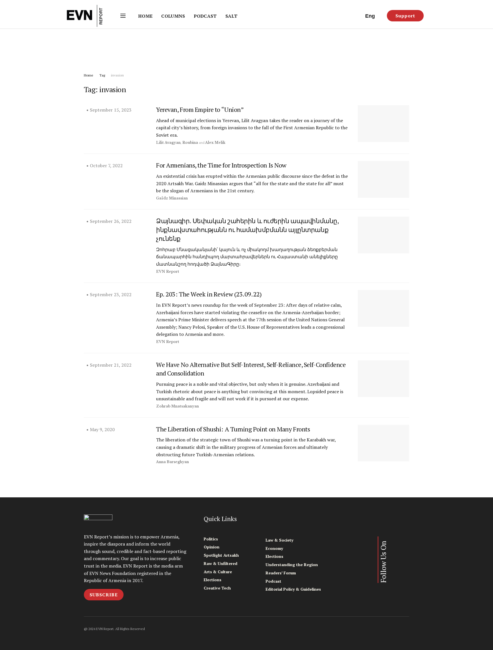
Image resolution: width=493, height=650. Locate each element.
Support (405, 16)
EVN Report (167, 271)
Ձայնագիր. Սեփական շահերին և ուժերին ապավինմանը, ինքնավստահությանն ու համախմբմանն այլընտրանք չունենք (247, 230)
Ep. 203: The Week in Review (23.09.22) (208, 294)
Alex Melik (215, 142)
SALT (231, 16)
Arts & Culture (218, 571)
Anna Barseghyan (172, 462)
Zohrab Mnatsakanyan (177, 406)
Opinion (211, 547)
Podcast (205, 16)
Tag (102, 75)
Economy (274, 548)
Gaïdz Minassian (172, 198)
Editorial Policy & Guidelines (293, 589)
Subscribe (104, 595)
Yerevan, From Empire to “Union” (200, 109)
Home (145, 16)
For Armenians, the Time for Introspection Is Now (221, 165)
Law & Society (279, 540)
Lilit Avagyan (168, 142)
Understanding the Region (292, 564)
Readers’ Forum (281, 573)
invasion (117, 75)
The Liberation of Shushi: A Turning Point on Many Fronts (233, 429)
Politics (211, 539)
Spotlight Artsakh (221, 555)
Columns (173, 16)
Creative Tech (217, 588)
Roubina (190, 142)
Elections (212, 579)
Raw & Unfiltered (220, 563)
